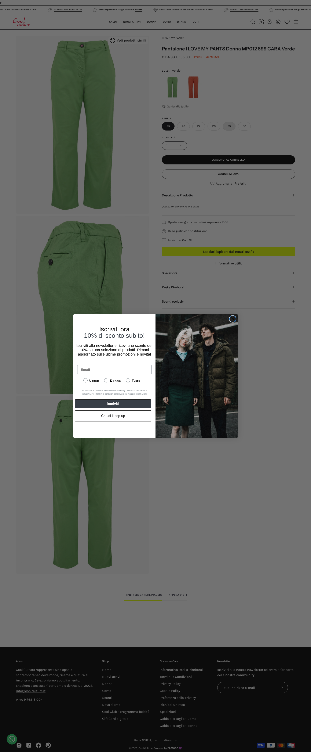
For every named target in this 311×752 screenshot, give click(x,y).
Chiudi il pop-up (113, 416)
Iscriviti (113, 404)
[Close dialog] (233, 319)
